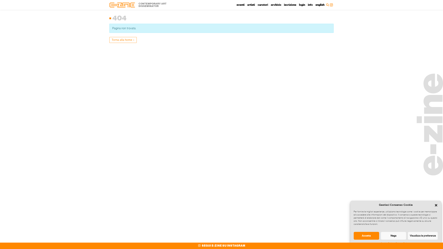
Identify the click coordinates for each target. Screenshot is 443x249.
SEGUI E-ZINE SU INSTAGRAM (223, 245)
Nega (393, 235)
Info (310, 5)
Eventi (241, 5)
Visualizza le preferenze (423, 235)
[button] (436, 205)
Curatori (263, 5)
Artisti (251, 5)
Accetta (366, 235)
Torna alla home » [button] (123, 40)
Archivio (276, 5)
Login (302, 5)
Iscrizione (290, 5)
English (319, 5)
